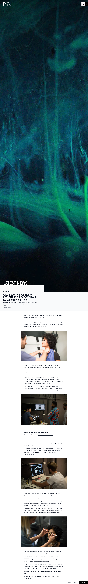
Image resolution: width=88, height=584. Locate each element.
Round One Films (45, 568)
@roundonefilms (28, 578)
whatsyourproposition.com (45, 435)
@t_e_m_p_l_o (54, 576)
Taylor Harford (34, 450)
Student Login (69, 582)
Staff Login (75, 582)
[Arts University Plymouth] (8, 4)
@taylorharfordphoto (29, 576)
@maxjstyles (38, 576)
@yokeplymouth (46, 576)
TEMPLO (51, 375)
